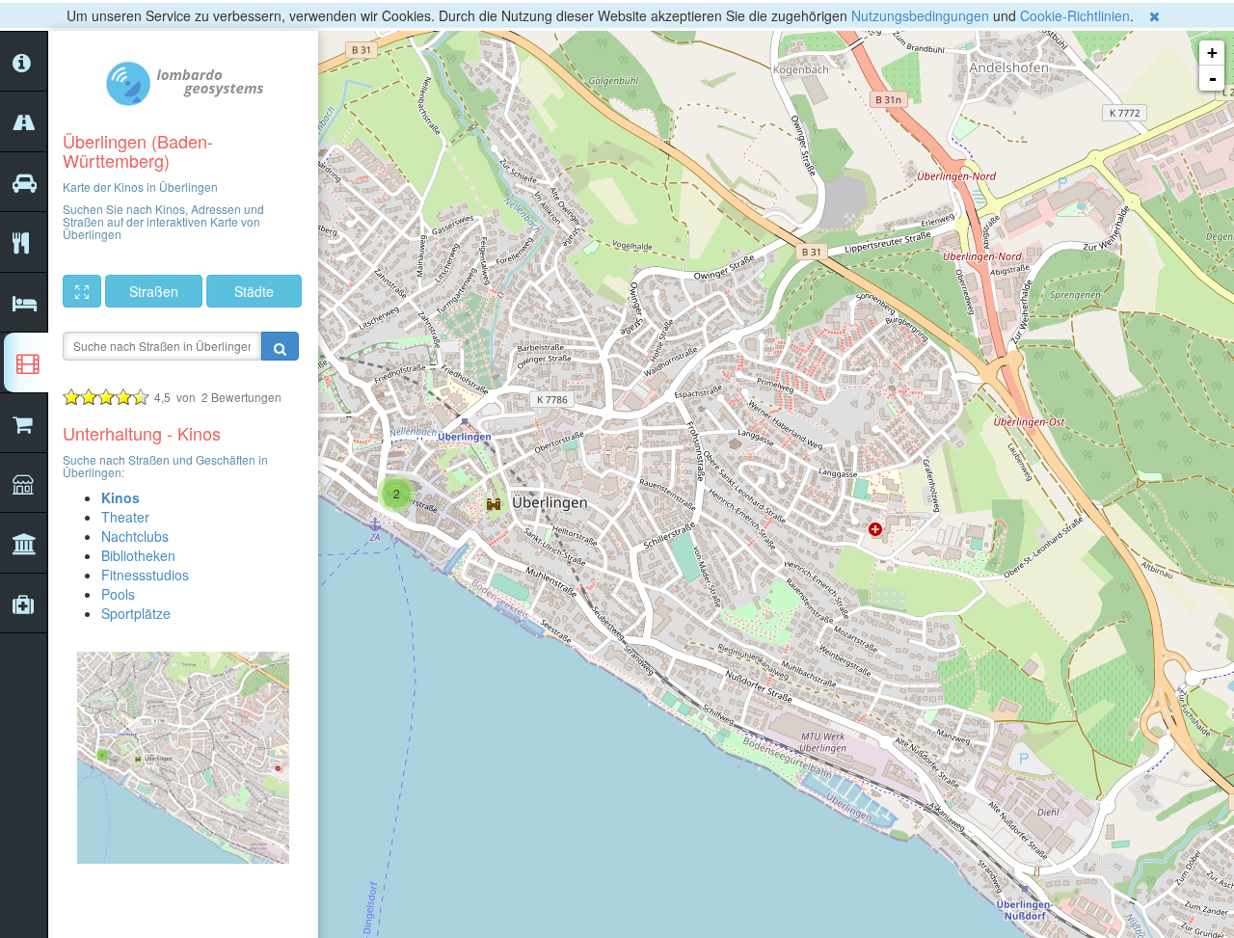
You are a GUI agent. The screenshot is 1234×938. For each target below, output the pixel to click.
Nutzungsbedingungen (920, 15)
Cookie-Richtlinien (1075, 15)
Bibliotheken (138, 555)
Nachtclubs (135, 536)
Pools (118, 593)
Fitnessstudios (145, 574)
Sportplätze (136, 613)
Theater (125, 516)
